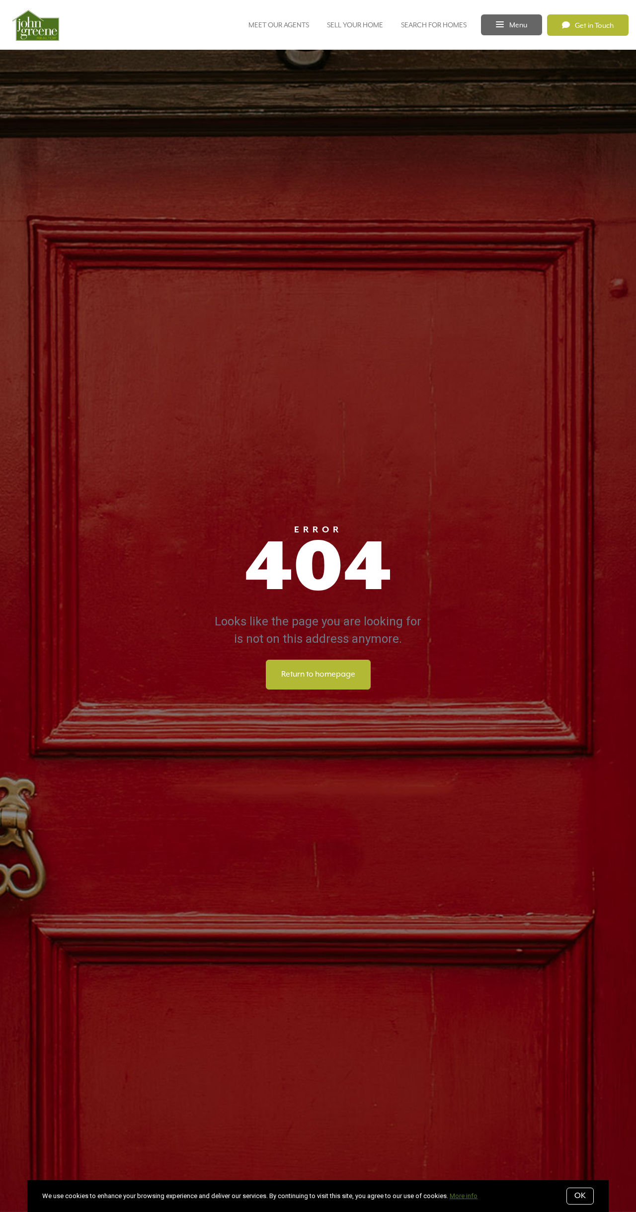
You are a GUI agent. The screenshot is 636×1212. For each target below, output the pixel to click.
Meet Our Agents (278, 25)
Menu (517, 25)
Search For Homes (434, 25)
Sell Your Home (355, 25)
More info (463, 1196)
